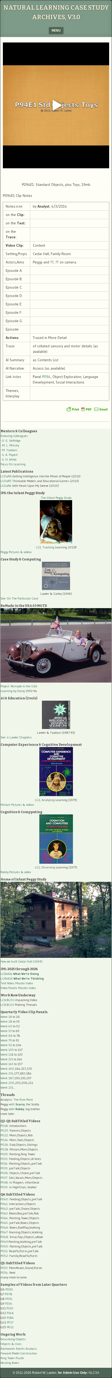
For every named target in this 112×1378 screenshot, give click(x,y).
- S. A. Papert (9, 455)
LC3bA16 (22, 978)
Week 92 (6, 1045)
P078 (8, 1294)
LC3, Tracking (45, 547)
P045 (4, 1223)
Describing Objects (13, 1339)
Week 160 (7, 1069)
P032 (4, 1159)
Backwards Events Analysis (19, 1348)
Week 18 (6, 1017)
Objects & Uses (11, 1344)
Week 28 (6, 1021)
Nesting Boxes (10, 1363)
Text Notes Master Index (17, 983)
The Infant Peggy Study (56, 498)
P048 (4, 1237)
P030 (4, 1154)
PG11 (10, 1327)
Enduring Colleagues (14, 436)
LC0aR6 (6, 476)
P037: (4, 1178)
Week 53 (6, 1031)
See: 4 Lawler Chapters (16, 737)
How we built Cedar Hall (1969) (21, 961)
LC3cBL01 (7, 1000)
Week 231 (7, 1087)
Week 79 (6, 1040)
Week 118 (7, 1054)
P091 (9, 1299)
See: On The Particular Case (19, 598)
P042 (4, 1209)
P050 (4, 1246)
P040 (4, 1199)
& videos (26, 552)
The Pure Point (23, 1099)
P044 (4, 1218)
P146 (10, 1313)
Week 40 (6, 1026)
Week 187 (7, 1078)
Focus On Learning (13, 464)
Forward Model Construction (19, 1353)
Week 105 (7, 1050)
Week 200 (7, 1083)
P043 (4, 1213)
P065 (9, 1289)
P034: (4, 1163)
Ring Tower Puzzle (12, 1358)
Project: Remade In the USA (19, 686)
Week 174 (7, 1073)
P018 (4, 1126)
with (16, 1104)
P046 (4, 1227)
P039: (4, 1187)
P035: (5, 1168)
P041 (4, 1204)
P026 (4, 1145)
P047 (4, 1232)
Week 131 (7, 1059)
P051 (4, 1251)
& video (26, 872)
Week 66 (7, 1035)
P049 (4, 1242)
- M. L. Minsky (10, 445)
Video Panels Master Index (18, 988)
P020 (4, 1130)
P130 (10, 1308)
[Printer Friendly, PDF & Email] (87, 409)
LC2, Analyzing (45, 800)
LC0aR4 (6, 486)
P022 (4, 1135)
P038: (5, 1182)
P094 (46, 376)
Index (17, 376)
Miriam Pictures (11, 805)
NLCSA (94, 1373)
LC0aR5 (6, 481)
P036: (5, 1173)
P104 (8, 1303)
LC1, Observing (45, 867)
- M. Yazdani (9, 450)
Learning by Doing (13, 691)
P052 (4, 1256)
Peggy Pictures (10, 552)
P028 (4, 1149)
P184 (10, 1318)
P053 (4, 1268)
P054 (4, 1272)
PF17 (10, 1322)
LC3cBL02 (7, 1005)
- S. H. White (9, 459)
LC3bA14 (20, 974)
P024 (4, 1140)
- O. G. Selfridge (11, 440)
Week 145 (7, 1064)
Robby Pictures (11, 872)
